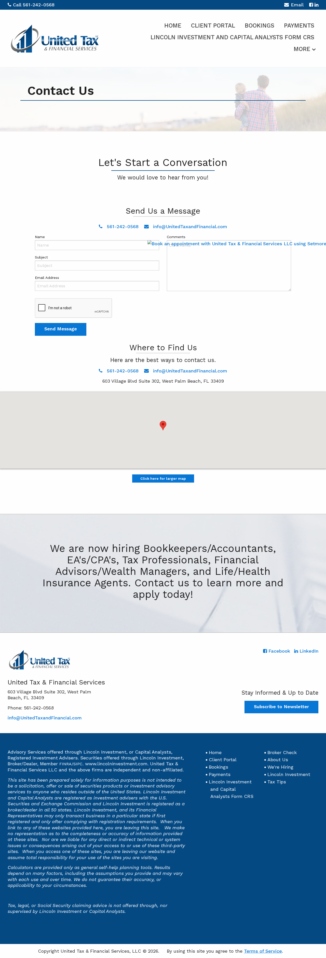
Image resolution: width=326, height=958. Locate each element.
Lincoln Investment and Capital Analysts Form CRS (232, 37)
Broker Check (282, 752)
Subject (41, 257)
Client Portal (213, 25)
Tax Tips (276, 781)
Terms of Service (263, 951)
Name (40, 237)
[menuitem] (172, 25)
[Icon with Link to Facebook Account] (311, 4)
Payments (299, 25)
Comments (176, 237)
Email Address (47, 278)
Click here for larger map (163, 478)
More (302, 49)
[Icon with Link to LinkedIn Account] (316, 4)
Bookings (259, 25)
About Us (277, 759)
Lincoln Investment (288, 774)
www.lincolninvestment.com (116, 763)
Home (172, 25)
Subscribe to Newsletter (281, 706)
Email (297, 4)
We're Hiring (280, 767)
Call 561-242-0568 (34, 4)
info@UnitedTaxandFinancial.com (189, 226)
